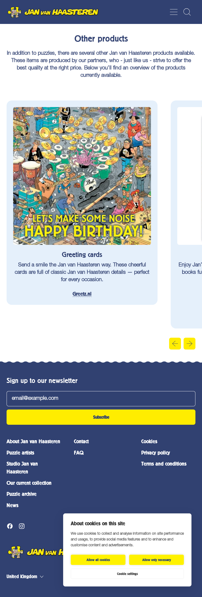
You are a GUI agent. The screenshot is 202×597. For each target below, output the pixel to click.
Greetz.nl (82, 294)
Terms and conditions (163, 464)
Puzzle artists (20, 453)
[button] (186, 12)
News (12, 505)
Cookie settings (127, 574)
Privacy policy (155, 453)
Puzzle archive (22, 494)
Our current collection (29, 483)
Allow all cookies (98, 560)
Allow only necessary (156, 560)
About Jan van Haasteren (33, 441)
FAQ (78, 453)
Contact (81, 441)
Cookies (149, 441)
